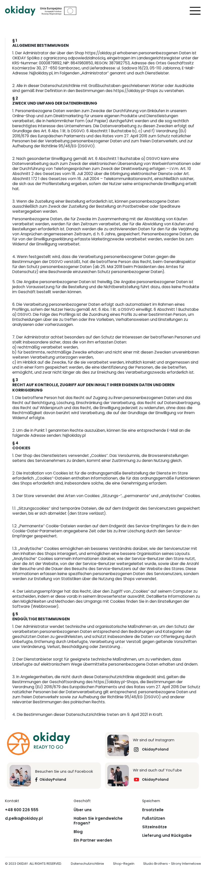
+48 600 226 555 (21, 810)
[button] (195, 11)
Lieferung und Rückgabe (167, 835)
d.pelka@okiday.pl (24, 818)
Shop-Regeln (123, 864)
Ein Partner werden (93, 840)
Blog (78, 832)
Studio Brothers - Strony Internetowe (172, 864)
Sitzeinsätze (154, 827)
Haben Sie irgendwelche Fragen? (98, 820)
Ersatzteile (153, 810)
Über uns (83, 810)
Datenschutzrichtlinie (87, 864)
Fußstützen (153, 818)
